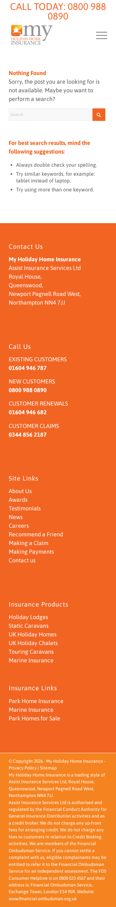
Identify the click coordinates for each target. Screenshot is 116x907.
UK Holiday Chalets (33, 643)
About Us (20, 491)
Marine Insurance (31, 660)
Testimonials (25, 508)
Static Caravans (28, 625)
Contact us (22, 560)
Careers (19, 525)
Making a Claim (28, 543)
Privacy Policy (23, 767)
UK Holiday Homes (32, 634)
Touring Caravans (31, 651)
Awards (18, 499)
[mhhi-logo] (48, 35)
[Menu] (98, 35)
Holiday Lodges (28, 617)
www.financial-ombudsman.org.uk (43, 898)
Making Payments (31, 551)
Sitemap (48, 767)
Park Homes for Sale (34, 718)
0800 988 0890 (77, 11)
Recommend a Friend (36, 534)
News (16, 517)
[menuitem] (98, 35)
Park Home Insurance (36, 701)
